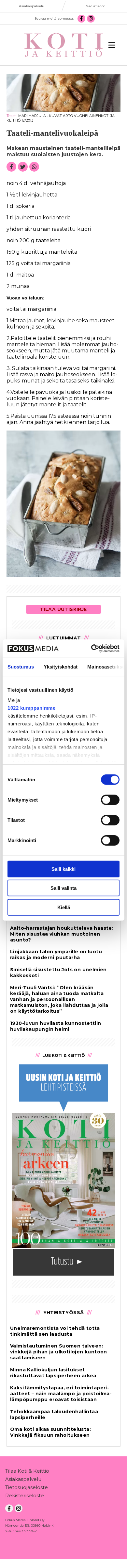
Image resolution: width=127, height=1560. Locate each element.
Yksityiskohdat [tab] (61, 666)
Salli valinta (63, 888)
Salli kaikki (63, 869)
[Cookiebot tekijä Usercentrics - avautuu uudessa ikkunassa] (91, 648)
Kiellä (63, 907)
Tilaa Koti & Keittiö (27, 1471)
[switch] (110, 799)
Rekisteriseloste (24, 1495)
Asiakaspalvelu (23, 1479)
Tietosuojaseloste (26, 1487)
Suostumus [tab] (20, 666)
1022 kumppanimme (31, 708)
